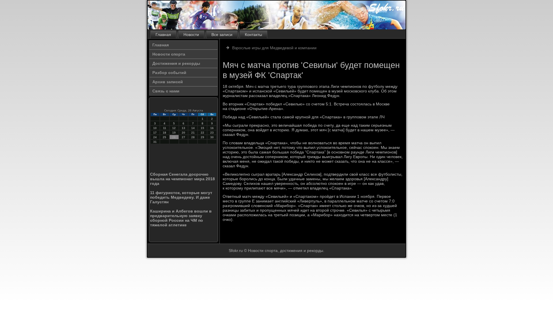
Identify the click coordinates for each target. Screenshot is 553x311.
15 (202, 128)
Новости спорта (168, 54)
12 (174, 128)
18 (164, 132)
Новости (191, 34)
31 (155, 141)
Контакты (253, 34)
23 (212, 132)
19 (174, 132)
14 (193, 128)
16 (212, 128)
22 (202, 132)
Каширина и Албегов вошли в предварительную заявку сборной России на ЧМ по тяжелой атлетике (181, 218)
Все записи (221, 34)
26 (174, 137)
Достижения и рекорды (176, 63)
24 (155, 137)
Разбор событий (169, 72)
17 (155, 132)
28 (193, 137)
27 (183, 137)
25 (164, 137)
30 (212, 137)
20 (183, 132)
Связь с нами (165, 91)
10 (155, 128)
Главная (163, 34)
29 (202, 137)
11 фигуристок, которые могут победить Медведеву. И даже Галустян (181, 197)
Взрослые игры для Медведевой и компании (274, 47)
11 (164, 128)
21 (193, 132)
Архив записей (167, 81)
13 (183, 128)
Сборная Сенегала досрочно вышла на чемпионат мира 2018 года (182, 179)
